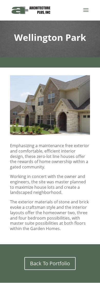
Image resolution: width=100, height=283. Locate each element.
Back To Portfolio (50, 263)
